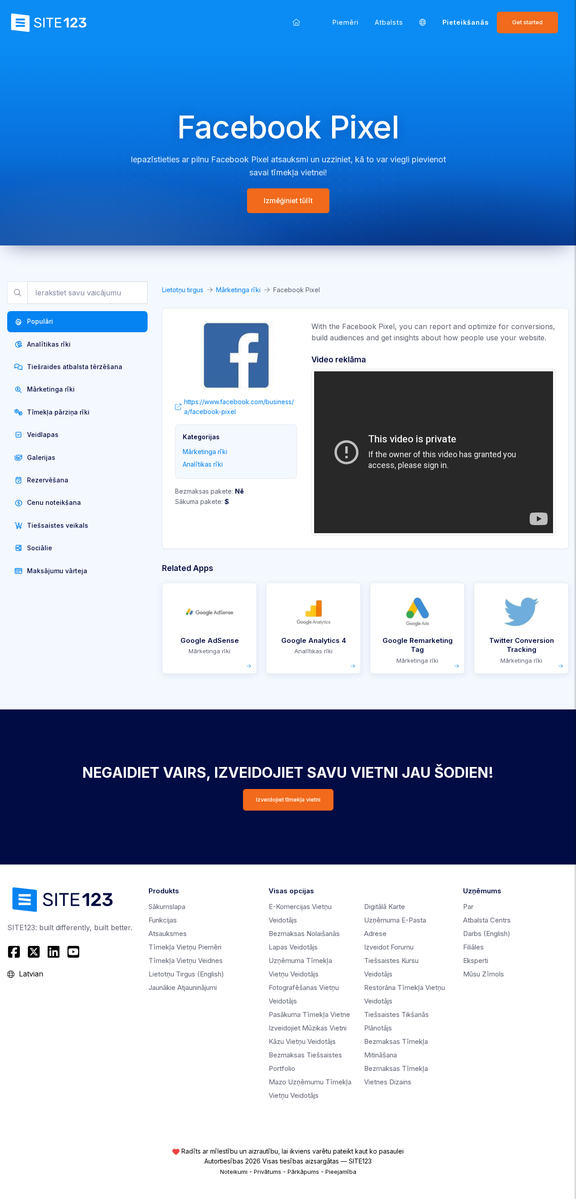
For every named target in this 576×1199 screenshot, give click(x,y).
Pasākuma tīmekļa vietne (309, 1014)
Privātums (267, 1171)
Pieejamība (340, 1171)
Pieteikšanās (465, 22)
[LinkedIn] (54, 952)
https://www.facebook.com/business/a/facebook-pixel (239, 406)
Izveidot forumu (389, 947)
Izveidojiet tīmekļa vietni (288, 799)
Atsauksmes (167, 933)
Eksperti (475, 960)
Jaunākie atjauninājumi (182, 987)
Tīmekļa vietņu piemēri (184, 947)
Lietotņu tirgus (182, 290)
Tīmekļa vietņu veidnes (185, 960)
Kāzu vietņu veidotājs (302, 1041)
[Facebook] (15, 952)
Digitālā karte (384, 906)
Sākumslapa (166, 906)
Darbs (486, 933)
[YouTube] (73, 952)
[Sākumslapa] (296, 22)
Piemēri (346, 22)
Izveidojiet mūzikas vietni (307, 1028)
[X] (34, 952)
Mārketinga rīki (238, 290)
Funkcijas (162, 920)
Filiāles (473, 947)
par (468, 906)
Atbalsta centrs (487, 920)
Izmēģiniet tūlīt (288, 200)
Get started (527, 22)
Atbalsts (389, 22)
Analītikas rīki (203, 464)
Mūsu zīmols (483, 974)
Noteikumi (234, 1171)
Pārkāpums (303, 1171)
